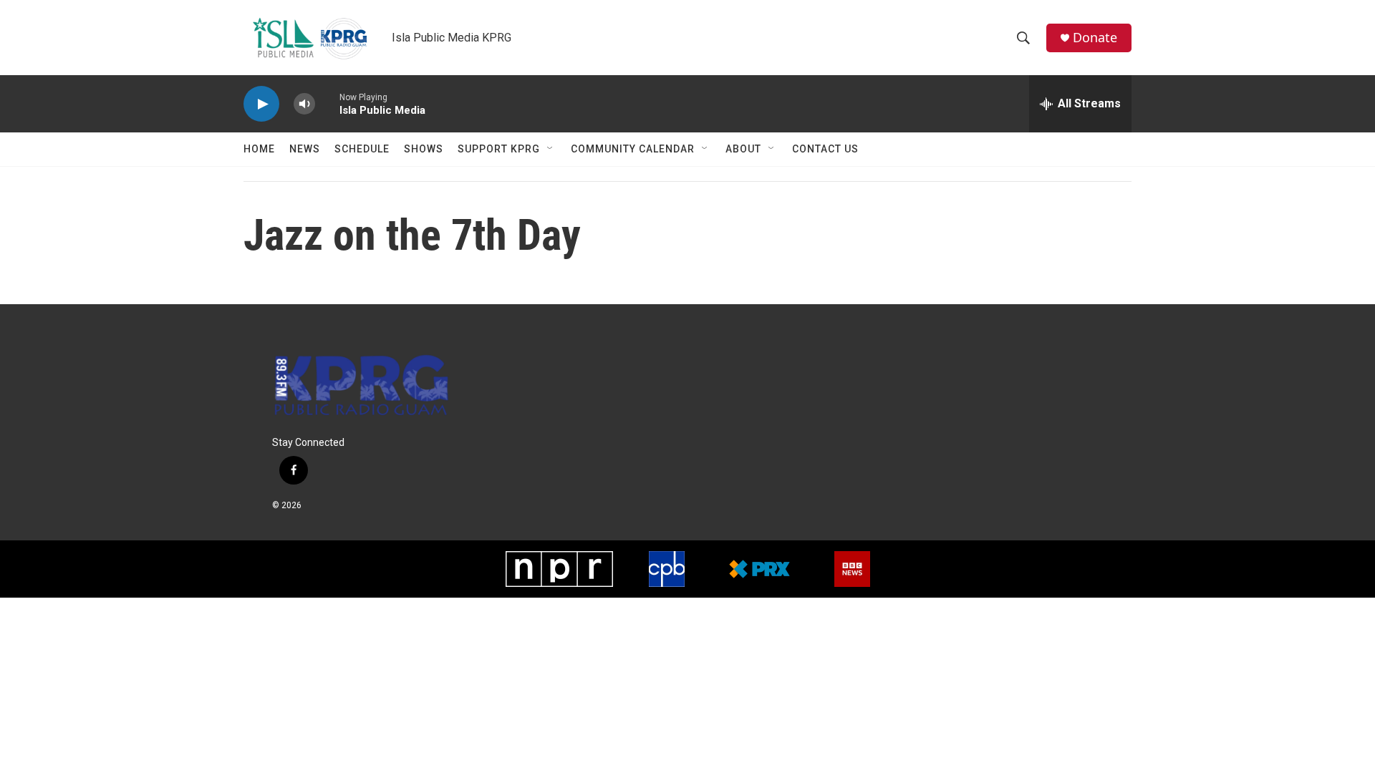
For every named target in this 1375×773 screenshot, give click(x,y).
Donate (1095, 37)
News (304, 149)
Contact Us (825, 149)
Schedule (362, 149)
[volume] (304, 104)
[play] (261, 104)
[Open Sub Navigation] (550, 149)
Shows (423, 149)
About (743, 149)
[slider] (327, 103)
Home (259, 149)
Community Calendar (633, 149)
